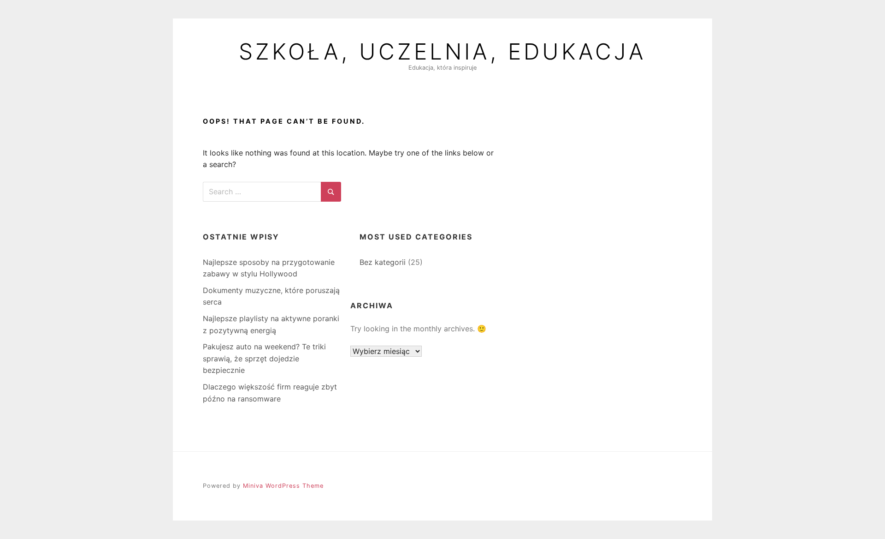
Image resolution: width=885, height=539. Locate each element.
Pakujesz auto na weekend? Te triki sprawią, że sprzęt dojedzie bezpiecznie (264, 358)
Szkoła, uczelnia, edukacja (442, 52)
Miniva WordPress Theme (283, 485)
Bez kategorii (383, 262)
